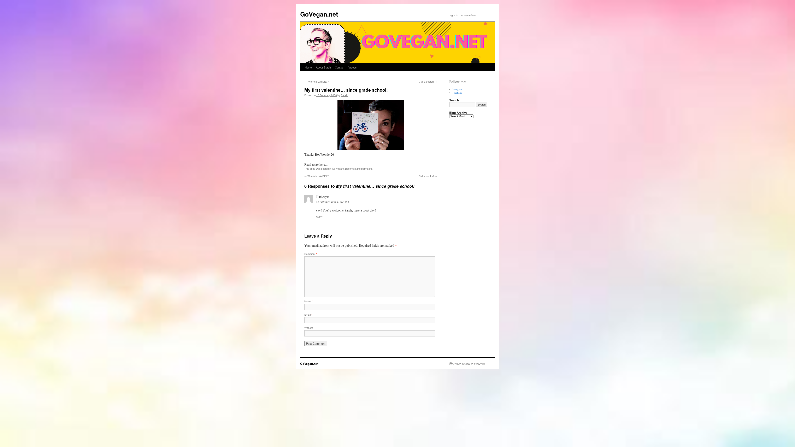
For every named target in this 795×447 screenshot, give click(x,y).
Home (308, 67)
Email (308, 314)
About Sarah (323, 67)
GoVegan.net (319, 14)
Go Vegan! (338, 168)
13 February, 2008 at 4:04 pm (332, 201)
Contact (339, 67)
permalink (366, 168)
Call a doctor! (428, 81)
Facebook (457, 92)
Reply (319, 216)
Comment (310, 254)
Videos (352, 67)
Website (308, 327)
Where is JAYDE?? (316, 81)
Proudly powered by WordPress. (469, 363)
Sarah (344, 95)
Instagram (457, 89)
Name (308, 301)
